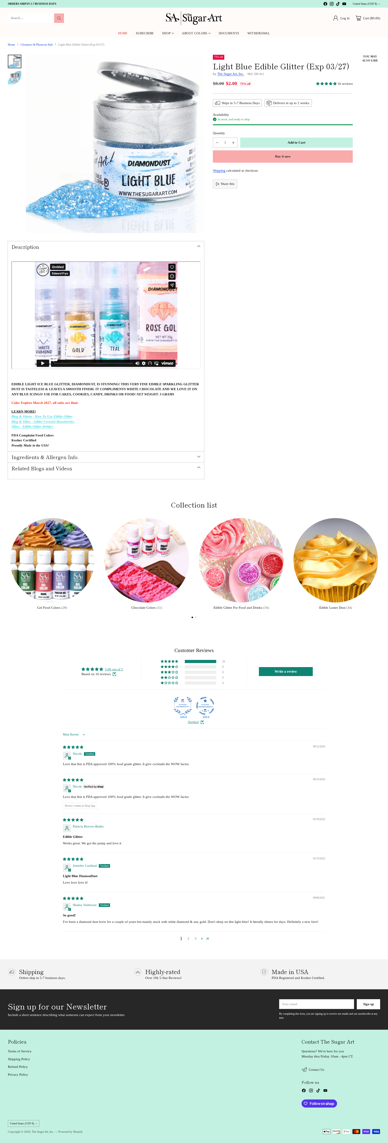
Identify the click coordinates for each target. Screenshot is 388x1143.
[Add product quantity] (233, 142)
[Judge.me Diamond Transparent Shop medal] (205, 706)
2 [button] (188, 938)
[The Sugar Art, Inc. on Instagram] (331, 5)
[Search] (59, 18)
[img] (73, 747)
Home (11, 44)
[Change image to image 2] (14, 77)
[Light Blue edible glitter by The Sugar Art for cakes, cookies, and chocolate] (115, 144)
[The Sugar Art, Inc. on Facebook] (325, 5)
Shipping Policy (19, 1059)
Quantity (219, 133)
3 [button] (195, 938)
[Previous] (9, 563)
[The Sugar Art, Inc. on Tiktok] (338, 5)
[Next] (379, 563)
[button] (326, 83)
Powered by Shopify (70, 1131)
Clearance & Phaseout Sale (36, 44)
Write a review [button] (286, 671)
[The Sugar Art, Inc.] (194, 18)
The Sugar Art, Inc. (230, 74)
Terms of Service (19, 1051)
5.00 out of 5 (114, 669)
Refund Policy (18, 1067)
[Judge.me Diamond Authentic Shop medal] (183, 706)
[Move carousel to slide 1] (192, 617)
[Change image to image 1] (14, 61)
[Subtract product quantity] (217, 142)
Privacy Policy (18, 1074)
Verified (193, 722)
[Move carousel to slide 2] (195, 617)
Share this (227, 184)
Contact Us (316, 1069)
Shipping (219, 170)
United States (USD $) (365, 3)
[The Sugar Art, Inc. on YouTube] (344, 5)
